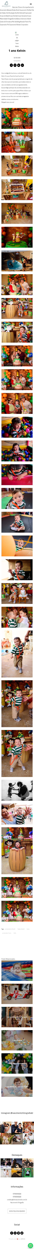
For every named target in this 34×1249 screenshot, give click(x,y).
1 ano (28, 929)
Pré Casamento (11, 25)
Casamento (23, 10)
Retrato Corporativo (22, 25)
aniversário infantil (10, 929)
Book (17, 10)
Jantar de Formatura (6, 22)
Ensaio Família (13, 16)
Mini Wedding (16, 22)
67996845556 (17, 1194)
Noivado (22, 22)
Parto (26, 22)
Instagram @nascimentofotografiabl (17, 1113)
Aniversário (3, 10)
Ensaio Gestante (22, 16)
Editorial (21, 13)
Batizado (9, 10)
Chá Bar (29, 10)
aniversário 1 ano (6, 933)
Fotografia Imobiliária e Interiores (17, 19)
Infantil (29, 19)
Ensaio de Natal (4, 16)
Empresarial (27, 13)
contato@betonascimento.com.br (17, 1200)
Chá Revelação (10, 13)
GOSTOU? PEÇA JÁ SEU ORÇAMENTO (17, 1211)
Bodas (14, 10)
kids (15, 933)
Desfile (17, 13)
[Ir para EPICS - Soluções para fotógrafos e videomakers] (17, 1239)
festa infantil (21, 929)
